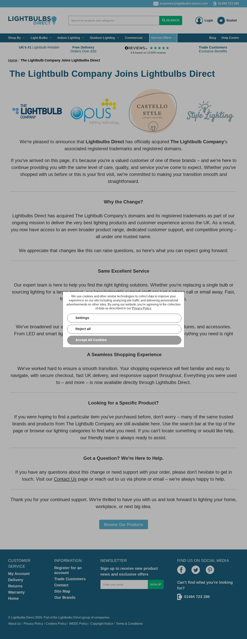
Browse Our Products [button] (123, 524)
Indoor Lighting (69, 37)
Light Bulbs (39, 37)
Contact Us (65, 479)
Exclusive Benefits (213, 49)
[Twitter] (195, 570)
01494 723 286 (228, 3)
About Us (14, 623)
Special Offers (161, 37)
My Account (19, 574)
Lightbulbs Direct (69, 617)
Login (209, 20)
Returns (15, 586)
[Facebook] (181, 570)
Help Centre (230, 37)
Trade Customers (70, 579)
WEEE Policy (78, 623)
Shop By (14, 37)
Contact (61, 585)
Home (13, 598)
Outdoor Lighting (102, 37)
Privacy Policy (33, 623)
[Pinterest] (210, 570)
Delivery (15, 580)
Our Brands (64, 597)
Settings (82, 318)
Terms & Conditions (129, 623)
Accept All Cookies (91, 340)
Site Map (62, 591)
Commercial (133, 37)
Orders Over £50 (83, 49)
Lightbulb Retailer (39, 47)
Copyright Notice (101, 623)
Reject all (83, 329)
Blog (212, 37)
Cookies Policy (56, 623)
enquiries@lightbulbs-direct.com (184, 3)
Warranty (16, 592)
